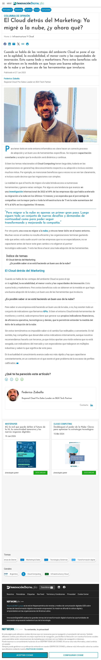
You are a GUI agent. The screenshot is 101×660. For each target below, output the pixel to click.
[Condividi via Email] (14, 44)
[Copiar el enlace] (23, 44)
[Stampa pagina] (27, 44)
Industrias (18, 10)
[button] (7, 3)
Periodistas (20, 594)
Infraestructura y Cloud (23, 37)
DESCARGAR (40, 473)
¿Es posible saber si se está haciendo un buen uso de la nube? (40, 263)
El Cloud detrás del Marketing (20, 259)
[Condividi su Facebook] (5, 44)
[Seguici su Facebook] (64, 587)
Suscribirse (45, 587)
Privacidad (71, 594)
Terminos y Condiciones (55, 594)
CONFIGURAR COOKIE (73, 655)
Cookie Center (83, 594)
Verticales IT (7, 10)
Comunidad (46, 10)
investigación (16, 191)
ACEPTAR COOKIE (25, 655)
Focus (36, 10)
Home (6, 37)
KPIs (45, 311)
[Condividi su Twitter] (18, 44)
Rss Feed (40, 594)
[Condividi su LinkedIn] (9, 44)
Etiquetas (31, 594)
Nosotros (10, 594)
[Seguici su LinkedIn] (58, 587)
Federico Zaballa (11, 78)
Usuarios (28, 10)
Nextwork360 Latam (15, 606)
